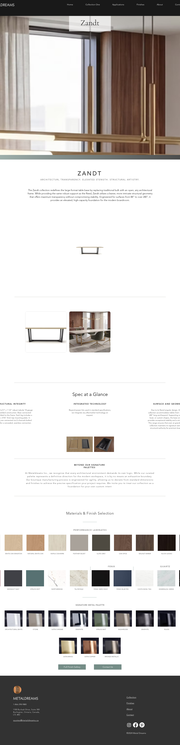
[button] (92, 4)
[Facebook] (135, 725)
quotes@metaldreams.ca (26, 720)
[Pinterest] (142, 725)
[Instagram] (129, 725)
